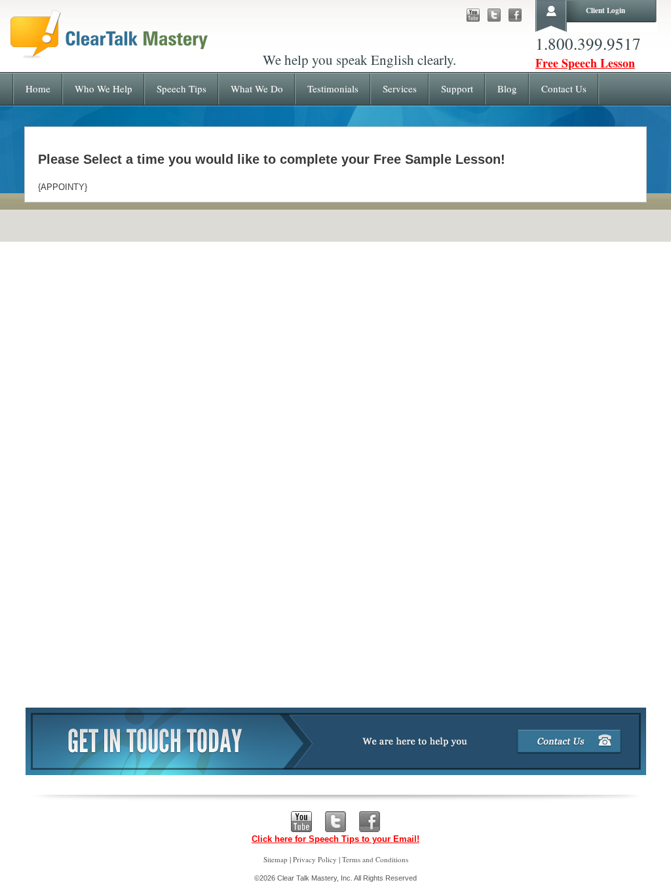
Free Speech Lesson (585, 62)
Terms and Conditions (375, 859)
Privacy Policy (315, 859)
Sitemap (275, 859)
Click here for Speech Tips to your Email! (335, 839)
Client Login (605, 10)
